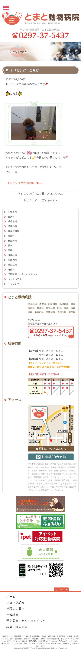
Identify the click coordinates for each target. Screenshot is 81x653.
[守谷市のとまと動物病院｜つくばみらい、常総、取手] (40, 18)
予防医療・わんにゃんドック (22, 274)
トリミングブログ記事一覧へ (24, 183)
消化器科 (12, 211)
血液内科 (12, 260)
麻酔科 (11, 269)
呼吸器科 (12, 221)
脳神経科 (12, 255)
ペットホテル (14, 279)
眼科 (10, 245)
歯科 (10, 250)
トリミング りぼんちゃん (39, 200)
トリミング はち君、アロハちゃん (42, 193)
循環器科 (12, 226)
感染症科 (12, 264)
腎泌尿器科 (13, 231)
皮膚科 (11, 216)
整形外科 (12, 240)
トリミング (13, 284)
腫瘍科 (11, 236)
